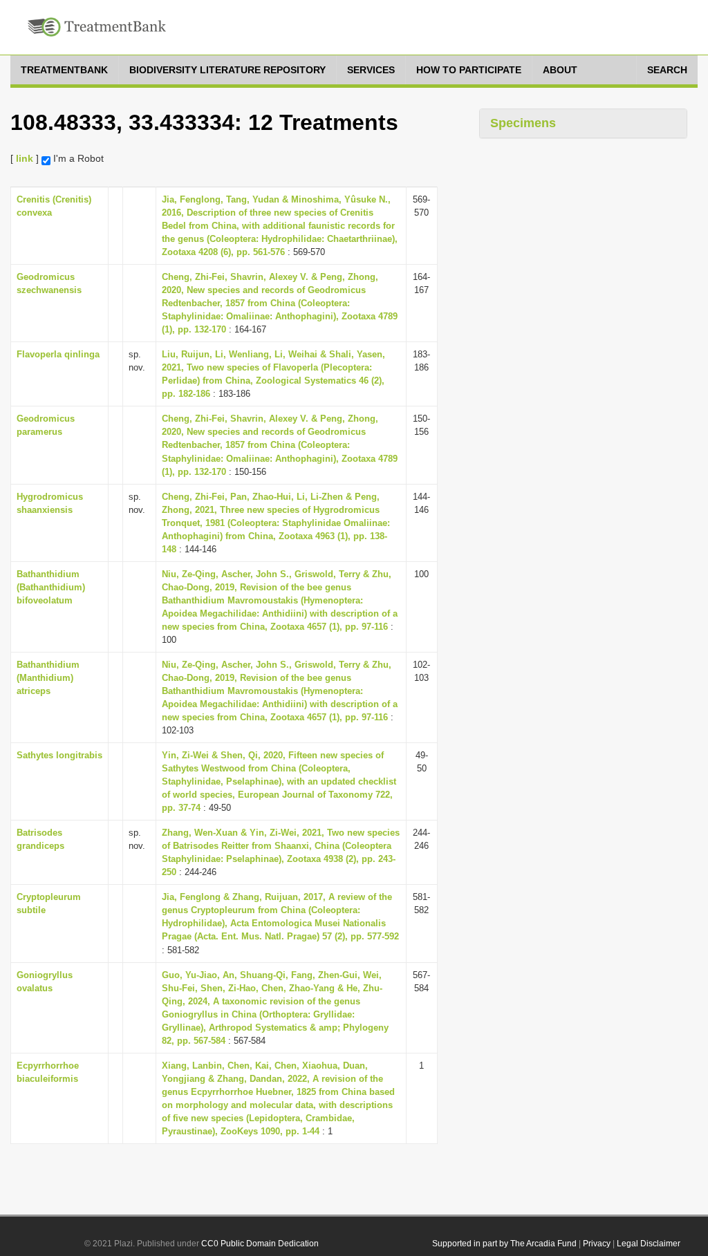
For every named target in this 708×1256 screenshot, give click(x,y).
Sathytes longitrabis (59, 755)
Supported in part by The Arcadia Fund (504, 1243)
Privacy (597, 1243)
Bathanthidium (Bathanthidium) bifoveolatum (51, 587)
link (24, 158)
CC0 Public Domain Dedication (260, 1243)
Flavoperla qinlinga (58, 354)
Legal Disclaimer (648, 1243)
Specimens (523, 123)
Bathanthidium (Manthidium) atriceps (48, 677)
